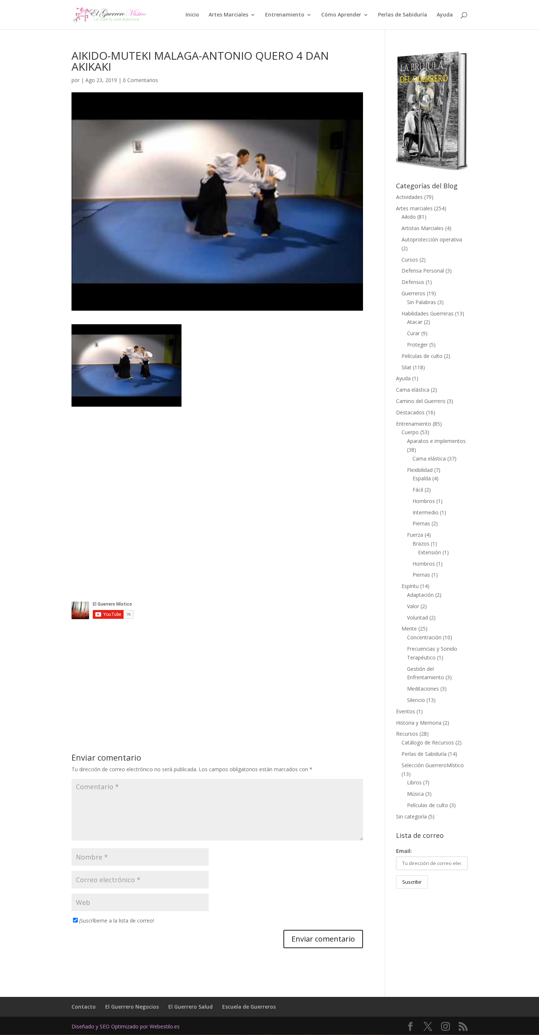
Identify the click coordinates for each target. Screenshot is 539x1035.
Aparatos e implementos (436, 440)
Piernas (421, 523)
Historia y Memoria (418, 722)
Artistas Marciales (423, 228)
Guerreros (413, 293)
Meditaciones (423, 688)
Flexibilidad (420, 469)
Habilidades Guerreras (428, 313)
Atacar (414, 321)
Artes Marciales (228, 15)
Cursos (410, 259)
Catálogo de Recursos (428, 742)
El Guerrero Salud (190, 1006)
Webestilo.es (165, 1026)
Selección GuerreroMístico (433, 765)
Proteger (417, 344)
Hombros (423, 501)
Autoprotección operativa (432, 239)
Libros (414, 782)
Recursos (407, 733)
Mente (409, 628)
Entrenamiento (284, 15)
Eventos (405, 711)
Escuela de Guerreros (249, 1006)
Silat (406, 367)
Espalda (421, 478)
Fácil (417, 489)
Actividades (409, 196)
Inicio (192, 15)
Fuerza (415, 534)
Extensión (429, 552)
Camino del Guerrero (420, 401)
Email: (404, 850)
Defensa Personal (423, 270)
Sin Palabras (421, 302)
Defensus (413, 281)
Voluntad (417, 617)
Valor (413, 606)
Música (415, 793)
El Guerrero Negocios (132, 1006)
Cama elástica (412, 389)
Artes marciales (414, 208)
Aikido (409, 216)
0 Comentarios (140, 80)
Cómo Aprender (341, 15)
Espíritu (410, 586)
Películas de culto (422, 355)
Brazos (420, 543)
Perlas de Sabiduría (402, 15)
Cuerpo (410, 432)
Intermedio (425, 512)
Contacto (84, 1006)
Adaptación (420, 594)
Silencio (416, 699)
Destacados (410, 412)
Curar (413, 333)
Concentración (424, 637)
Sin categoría (411, 816)
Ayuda (445, 15)
